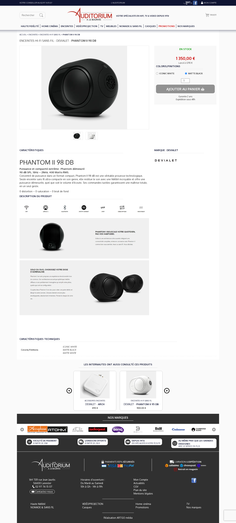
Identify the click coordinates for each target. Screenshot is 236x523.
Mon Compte (141, 479)
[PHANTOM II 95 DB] (141, 384)
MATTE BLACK (195, 73)
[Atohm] (58, 429)
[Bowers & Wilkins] (158, 429)
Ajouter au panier (183, 89)
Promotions (142, 507)
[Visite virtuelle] (187, 3)
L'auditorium (118, 3)
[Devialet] (166, 160)
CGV (136, 486)
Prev (69, 390)
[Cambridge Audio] (198, 429)
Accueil (23, 35)
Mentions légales (143, 493)
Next (166, 390)
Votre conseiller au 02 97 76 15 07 (36, 3)
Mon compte (210, 3)
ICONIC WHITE (166, 73)
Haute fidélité (38, 503)
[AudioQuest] (98, 429)
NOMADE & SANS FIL (42, 507)
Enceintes (33, 35)
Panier (213, 15)
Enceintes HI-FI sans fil (50, 35)
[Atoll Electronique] (78, 429)
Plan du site (140, 490)
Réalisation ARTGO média (118, 517)
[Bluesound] (138, 429)
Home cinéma (143, 503)
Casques (87, 507)
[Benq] (118, 429)
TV (187, 503)
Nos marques (193, 507)
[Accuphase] (37, 429)
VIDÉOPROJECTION (92, 503)
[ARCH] (95, 384)
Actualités (139, 483)
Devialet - (95, 404)
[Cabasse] (178, 429)
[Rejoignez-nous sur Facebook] (195, 3)
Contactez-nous (44, 491)
